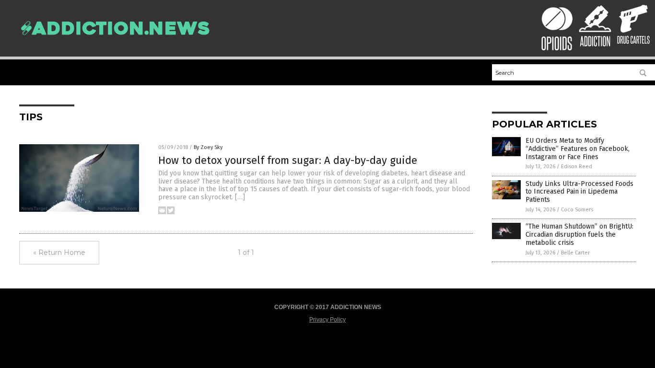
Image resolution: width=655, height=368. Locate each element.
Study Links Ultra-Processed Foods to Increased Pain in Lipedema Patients (579, 192)
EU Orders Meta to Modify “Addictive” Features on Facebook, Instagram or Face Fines (578, 149)
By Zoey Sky (208, 147)
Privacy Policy (327, 319)
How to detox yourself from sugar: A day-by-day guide (287, 160)
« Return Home (59, 252)
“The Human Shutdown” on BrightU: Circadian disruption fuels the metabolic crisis (579, 234)
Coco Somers (577, 210)
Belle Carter (575, 253)
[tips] (115, 39)
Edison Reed (576, 166)
